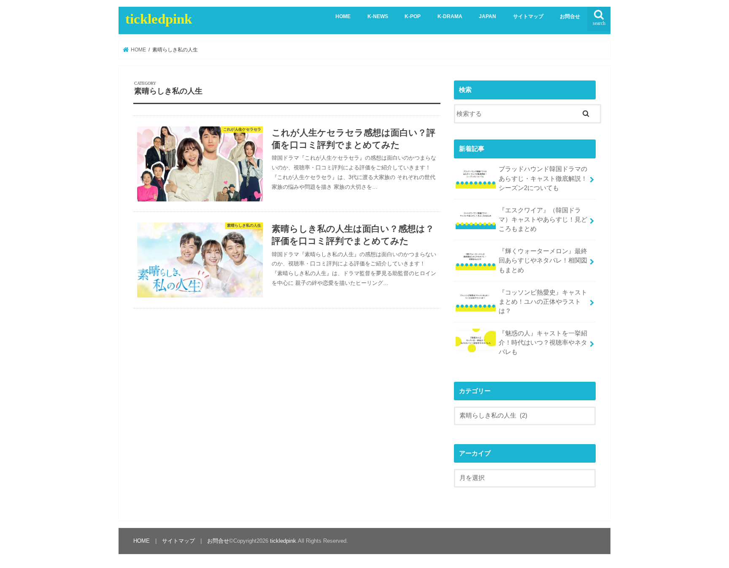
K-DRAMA (449, 16)
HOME (343, 16)
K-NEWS (377, 16)
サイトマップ (528, 16)
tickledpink (158, 19)
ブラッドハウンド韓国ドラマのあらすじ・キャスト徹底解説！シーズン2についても (543, 178)
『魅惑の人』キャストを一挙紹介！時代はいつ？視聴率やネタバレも (543, 342)
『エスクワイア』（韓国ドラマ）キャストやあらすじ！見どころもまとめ (543, 219)
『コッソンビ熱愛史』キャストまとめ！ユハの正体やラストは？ (543, 301)
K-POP (413, 16)
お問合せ (570, 16)
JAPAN (487, 16)
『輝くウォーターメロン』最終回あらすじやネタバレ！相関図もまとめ (543, 260)
